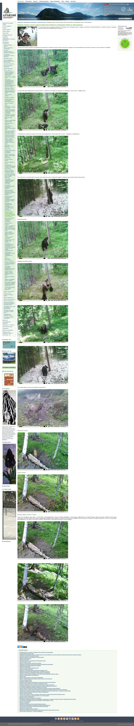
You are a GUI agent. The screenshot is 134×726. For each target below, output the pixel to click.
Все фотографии (6, 486)
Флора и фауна (6, 31)
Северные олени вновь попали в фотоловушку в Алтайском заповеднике (36, 664)
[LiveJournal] (26, 647)
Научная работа (6, 29)
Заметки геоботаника (8, 300)
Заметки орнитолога (8, 68)
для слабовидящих (122, 4)
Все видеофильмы (6, 541)
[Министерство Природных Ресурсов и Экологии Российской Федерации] (127, 4)
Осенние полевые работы (26, 680)
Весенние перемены (24, 702)
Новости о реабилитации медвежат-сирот (29, 667)
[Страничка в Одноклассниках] (61, 719)
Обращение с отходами (8, 324)
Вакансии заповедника (8, 330)
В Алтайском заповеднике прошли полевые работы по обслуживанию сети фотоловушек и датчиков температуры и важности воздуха (50, 654)
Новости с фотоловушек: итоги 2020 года (29, 675)
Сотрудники (5, 328)
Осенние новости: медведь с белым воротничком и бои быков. (34, 706)
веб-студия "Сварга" (129, 724)
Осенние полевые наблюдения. (27, 696)
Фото (62, 1)
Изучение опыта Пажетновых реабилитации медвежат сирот (33, 670)
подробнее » (4, 439)
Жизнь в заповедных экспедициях (8, 48)
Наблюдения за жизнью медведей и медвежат (30, 665)
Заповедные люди (8, 58)
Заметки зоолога (7, 293)
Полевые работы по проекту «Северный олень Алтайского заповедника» (36, 652)
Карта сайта (53, 721)
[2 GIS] (75, 719)
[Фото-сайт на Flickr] (72, 719)
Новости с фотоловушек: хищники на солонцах (30, 663)
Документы (5, 320)
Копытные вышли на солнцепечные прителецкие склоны (33, 660)
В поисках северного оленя (26, 681)
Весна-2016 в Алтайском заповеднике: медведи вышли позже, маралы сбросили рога (39, 710)
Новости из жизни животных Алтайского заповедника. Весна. (33, 683)
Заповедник (20, 1)
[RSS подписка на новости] (78, 719)
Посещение (28, 1)
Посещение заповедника (9, 367)
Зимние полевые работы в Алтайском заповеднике (31, 677)
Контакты (73, 1)
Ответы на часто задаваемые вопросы (8, 332)
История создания (7, 26)
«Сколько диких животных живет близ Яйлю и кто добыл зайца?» (34, 695)
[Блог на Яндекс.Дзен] (64, 719)
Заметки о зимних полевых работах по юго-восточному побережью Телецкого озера (39, 674)
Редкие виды (6, 33)
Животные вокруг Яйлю (25, 666)
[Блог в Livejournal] (67, 719)
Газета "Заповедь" (55, 1)
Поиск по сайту (62, 721)
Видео (67, 1)
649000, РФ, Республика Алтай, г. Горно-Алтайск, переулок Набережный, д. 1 (23, 724)
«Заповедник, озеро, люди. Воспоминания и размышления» (9, 307)
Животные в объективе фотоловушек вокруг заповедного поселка (35, 671)
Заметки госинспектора (9, 291)
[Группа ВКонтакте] (56, 719)
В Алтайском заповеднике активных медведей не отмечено (33, 687)
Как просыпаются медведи (26, 693)
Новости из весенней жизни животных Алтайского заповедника (34, 692)
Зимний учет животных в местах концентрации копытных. (33, 704)
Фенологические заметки (9, 299)
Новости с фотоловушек (25, 701)
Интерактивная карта (7, 326)
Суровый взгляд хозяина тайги (27, 653)
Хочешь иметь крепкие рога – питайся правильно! (31, 711)
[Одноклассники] (20, 647)
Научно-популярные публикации (8, 66)
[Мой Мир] (22, 647)
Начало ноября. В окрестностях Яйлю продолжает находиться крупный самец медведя (40, 688)
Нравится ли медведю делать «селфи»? (29, 708)
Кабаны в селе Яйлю (24, 659)
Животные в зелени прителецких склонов (29, 655)
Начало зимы (23, 676)
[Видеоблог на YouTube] (70, 719)
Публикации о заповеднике (30, 22)
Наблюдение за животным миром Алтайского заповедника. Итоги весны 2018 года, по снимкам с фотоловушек (45, 690)
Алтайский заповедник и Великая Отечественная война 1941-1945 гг (9, 303)
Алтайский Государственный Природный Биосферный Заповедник (28, 723)
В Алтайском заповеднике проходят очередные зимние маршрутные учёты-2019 (38, 686)
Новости (35, 1)
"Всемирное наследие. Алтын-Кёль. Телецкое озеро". (8, 311)
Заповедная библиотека (9, 63)
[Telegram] (59, 719)
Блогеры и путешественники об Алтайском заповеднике (9, 51)
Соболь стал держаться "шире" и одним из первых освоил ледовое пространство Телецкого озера (42, 694)
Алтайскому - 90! (6, 334)
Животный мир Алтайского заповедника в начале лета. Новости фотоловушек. (38, 682)
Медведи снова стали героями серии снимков (30, 698)
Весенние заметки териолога (26, 669)
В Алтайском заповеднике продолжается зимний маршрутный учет (35, 705)
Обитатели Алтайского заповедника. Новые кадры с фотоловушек (35, 672)
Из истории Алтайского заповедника (9, 318)
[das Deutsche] (107, 4)
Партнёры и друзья (72, 721)
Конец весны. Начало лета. (26, 707)
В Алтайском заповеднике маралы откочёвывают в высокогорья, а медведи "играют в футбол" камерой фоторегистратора (48, 699)
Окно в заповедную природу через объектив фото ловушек (9, 61)
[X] (24, 647)
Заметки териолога (41, 22)
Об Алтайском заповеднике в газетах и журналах (9, 55)
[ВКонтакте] (18, 647)
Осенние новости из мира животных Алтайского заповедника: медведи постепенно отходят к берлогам (43, 689)
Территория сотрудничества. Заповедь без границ (9, 39)
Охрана (4, 27)
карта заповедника (113, 4)
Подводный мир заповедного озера (8, 315)
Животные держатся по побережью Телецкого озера (32, 657)
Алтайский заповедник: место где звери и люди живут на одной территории (37, 684)
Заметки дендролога (8, 297)
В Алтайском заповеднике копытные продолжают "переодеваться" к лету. (36, 700)
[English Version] (105, 4)
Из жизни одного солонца (25, 658)
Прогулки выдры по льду (25, 661)
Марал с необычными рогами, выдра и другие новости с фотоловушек (36, 678)
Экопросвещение (44, 1)
